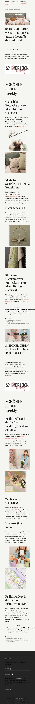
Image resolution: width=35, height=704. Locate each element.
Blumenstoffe (9, 638)
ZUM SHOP (8, 689)
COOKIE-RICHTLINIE (24, 702)
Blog (28, 221)
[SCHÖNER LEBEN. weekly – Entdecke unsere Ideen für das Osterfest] (17, 19)
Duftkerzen (16, 638)
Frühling (10, 320)
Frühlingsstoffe (10, 322)
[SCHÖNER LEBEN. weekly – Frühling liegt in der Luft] (17, 335)
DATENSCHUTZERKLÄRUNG (12, 702)
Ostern (7, 325)
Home (6, 9)
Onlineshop (19, 678)
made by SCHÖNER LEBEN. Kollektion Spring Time (14, 439)
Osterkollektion (13, 196)
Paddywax (7, 532)
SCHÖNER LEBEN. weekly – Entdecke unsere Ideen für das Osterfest (17, 34)
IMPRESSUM (20, 700)
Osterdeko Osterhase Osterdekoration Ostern (17, 323)
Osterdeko (20, 126)
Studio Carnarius (19, 698)
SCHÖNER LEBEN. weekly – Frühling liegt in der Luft (17, 349)
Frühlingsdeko (17, 320)
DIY (6, 320)
